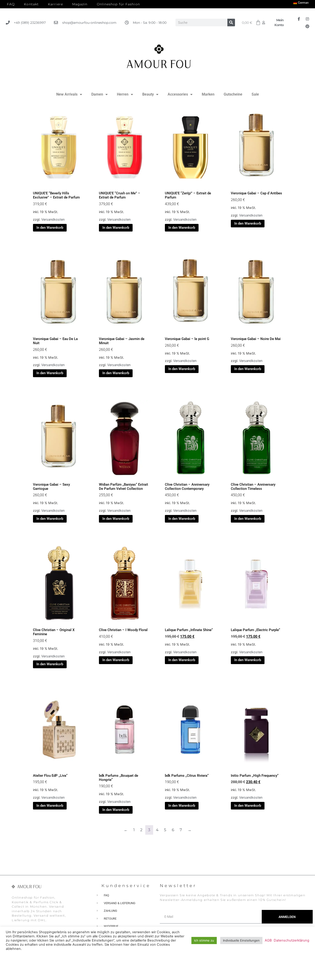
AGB (268, 940)
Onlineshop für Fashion (118, 4)
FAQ (11, 4)
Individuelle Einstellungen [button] (241, 940)
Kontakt (31, 4)
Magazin (80, 4)
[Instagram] (307, 19)
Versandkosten (53, 219)
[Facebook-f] (299, 19)
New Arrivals (66, 94)
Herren (122, 94)
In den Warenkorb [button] (49, 228)
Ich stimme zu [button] (204, 940)
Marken (208, 94)
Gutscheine (233, 94)
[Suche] (231, 22)
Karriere (55, 4)
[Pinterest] (307, 26)
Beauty (148, 94)
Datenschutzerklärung (291, 940)
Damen (97, 94)
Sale (255, 94)
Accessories (178, 94)
